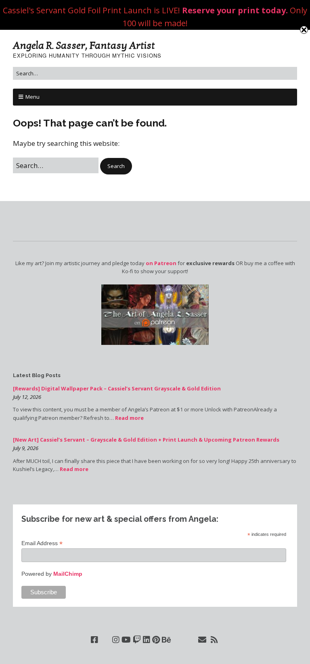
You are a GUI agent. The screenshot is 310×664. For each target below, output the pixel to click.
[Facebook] (94, 639)
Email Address (42, 543)
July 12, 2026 (27, 396)
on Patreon (161, 263)
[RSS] (214, 639)
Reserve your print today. (235, 10)
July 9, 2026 (25, 448)
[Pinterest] (156, 639)
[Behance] (166, 639)
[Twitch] (137, 639)
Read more (129, 417)
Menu (32, 96)
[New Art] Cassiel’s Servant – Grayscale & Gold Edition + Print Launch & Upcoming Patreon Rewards (146, 439)
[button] (116, 166)
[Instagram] (115, 639)
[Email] (202, 639)
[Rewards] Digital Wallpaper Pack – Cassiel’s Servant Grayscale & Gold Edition (117, 388)
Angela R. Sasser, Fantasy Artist (84, 45)
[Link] (105, 639)
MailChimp (67, 574)
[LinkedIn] (146, 639)
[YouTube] (126, 639)
